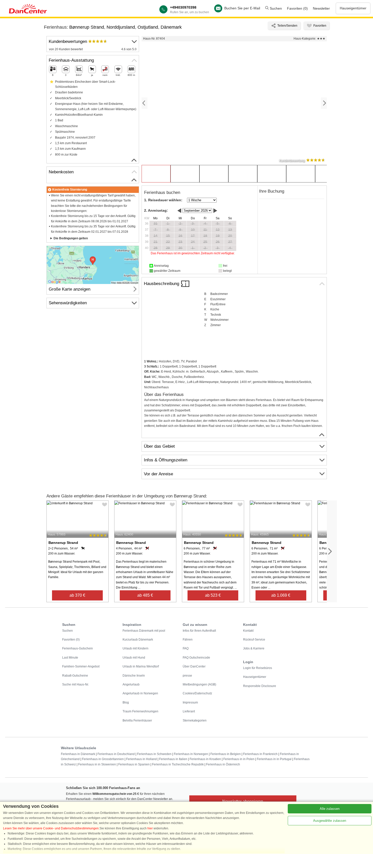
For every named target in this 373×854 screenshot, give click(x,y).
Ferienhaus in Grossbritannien (103, 759)
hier (150, 828)
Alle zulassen (330, 809)
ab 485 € (145, 595)
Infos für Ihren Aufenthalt (199, 630)
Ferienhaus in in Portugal (274, 759)
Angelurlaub (131, 684)
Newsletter (321, 8)
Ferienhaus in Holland (141, 759)
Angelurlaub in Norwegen (140, 693)
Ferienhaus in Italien (173, 759)
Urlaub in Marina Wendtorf (141, 666)
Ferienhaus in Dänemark (78, 754)
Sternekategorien (195, 720)
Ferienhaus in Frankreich (260, 754)
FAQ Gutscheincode (196, 657)
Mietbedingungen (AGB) (199, 684)
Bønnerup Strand (86, 27)
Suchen (275, 8)
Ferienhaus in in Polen (239, 759)
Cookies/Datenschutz (197, 693)
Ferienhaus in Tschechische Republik (178, 764)
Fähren (188, 639)
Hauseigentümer (353, 8)
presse (187, 675)
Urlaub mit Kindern (135, 648)
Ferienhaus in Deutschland (116, 754)
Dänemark (171, 27)
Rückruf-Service (254, 639)
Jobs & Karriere (253, 648)
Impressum (190, 702)
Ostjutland (148, 27)
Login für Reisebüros (257, 668)
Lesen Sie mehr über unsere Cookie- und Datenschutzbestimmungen (51, 828)
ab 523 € (213, 595)
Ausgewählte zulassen (329, 821)
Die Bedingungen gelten (71, 238)
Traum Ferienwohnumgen (140, 711)
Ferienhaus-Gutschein (77, 648)
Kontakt (248, 630)
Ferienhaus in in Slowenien (97, 764)
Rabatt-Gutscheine (75, 675)
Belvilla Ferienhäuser (137, 720)
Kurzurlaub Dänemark (138, 639)
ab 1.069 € (280, 595)
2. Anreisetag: (156, 210)
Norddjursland (121, 27)
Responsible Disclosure (259, 686)
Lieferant (189, 711)
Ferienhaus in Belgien (225, 754)
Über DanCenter (194, 666)
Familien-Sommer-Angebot (80, 666)
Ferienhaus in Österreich (223, 764)
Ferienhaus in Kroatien (205, 759)
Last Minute (70, 657)
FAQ (186, 648)
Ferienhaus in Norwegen (191, 754)
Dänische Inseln (134, 675)
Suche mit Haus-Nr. (75, 684)
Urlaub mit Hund (134, 657)
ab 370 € (77, 595)
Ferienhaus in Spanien (134, 764)
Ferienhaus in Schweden (154, 754)
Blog (126, 702)
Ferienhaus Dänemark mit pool (144, 630)
